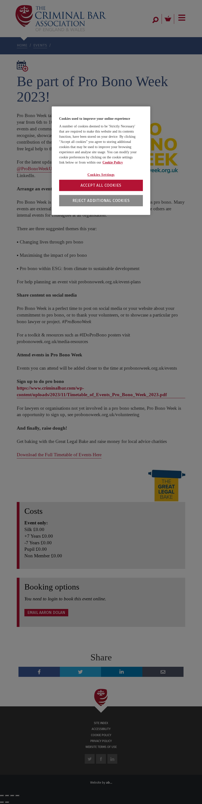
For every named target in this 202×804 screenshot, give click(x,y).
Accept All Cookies (101, 185)
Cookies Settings (101, 175)
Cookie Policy (112, 162)
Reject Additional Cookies (101, 200)
